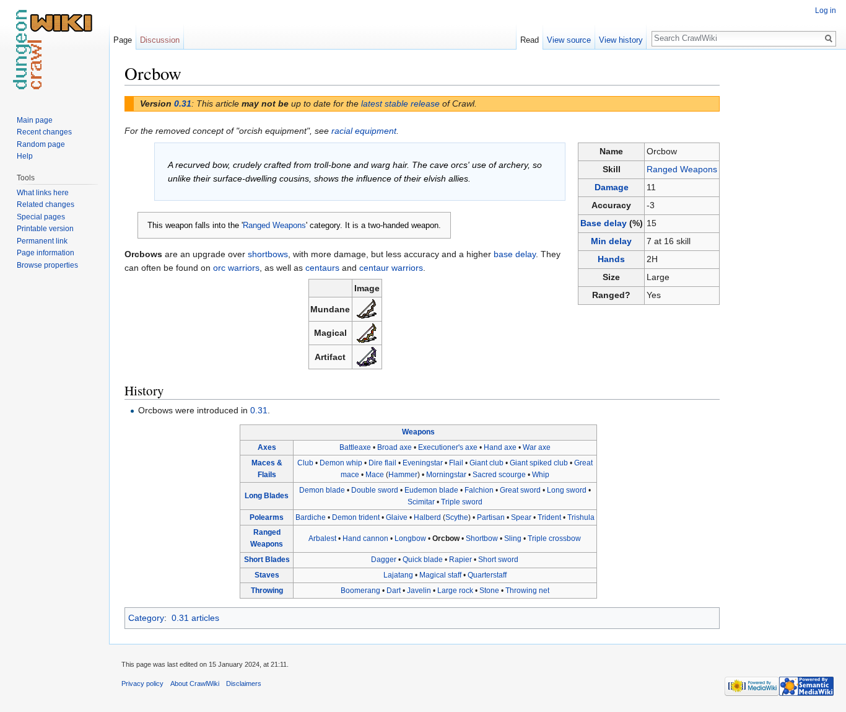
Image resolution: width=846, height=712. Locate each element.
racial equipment (363, 131)
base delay (515, 254)
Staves (267, 575)
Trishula (581, 517)
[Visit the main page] (54, 49)
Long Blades (267, 495)
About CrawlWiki (194, 683)
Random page (41, 144)
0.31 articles (195, 618)
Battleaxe (355, 447)
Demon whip (341, 463)
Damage (612, 187)
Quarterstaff (487, 575)
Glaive (397, 517)
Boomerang (360, 590)
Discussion (160, 40)
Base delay (603, 223)
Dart (393, 590)
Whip (540, 474)
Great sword (520, 490)
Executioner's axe (448, 447)
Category (146, 618)
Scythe (456, 517)
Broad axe (394, 447)
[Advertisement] (781, 248)
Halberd (427, 517)
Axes (267, 447)
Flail (456, 463)
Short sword (498, 559)
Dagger (383, 559)
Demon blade (322, 490)
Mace (374, 474)
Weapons (418, 432)
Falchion (479, 490)
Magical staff (440, 575)
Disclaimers (243, 683)
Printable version (45, 228)
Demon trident (356, 517)
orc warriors (236, 268)
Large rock (455, 590)
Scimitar (421, 502)
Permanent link (42, 241)
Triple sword (461, 502)
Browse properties (47, 265)
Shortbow (482, 538)
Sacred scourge (499, 474)
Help (25, 156)
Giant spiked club (539, 463)
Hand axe (500, 447)
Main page (35, 120)
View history (621, 40)
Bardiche (310, 517)
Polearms (267, 517)
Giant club (486, 463)
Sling (512, 538)
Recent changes (44, 132)
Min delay (611, 241)
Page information (45, 252)
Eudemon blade (431, 490)
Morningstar (446, 474)
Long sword (567, 490)
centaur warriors (391, 268)
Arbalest (322, 538)
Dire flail (382, 463)
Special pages (41, 217)
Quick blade (423, 559)
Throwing (267, 590)
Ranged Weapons (682, 169)
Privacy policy (142, 683)
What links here (43, 192)
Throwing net (527, 590)
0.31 (182, 103)
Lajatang (398, 575)
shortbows (268, 254)
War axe (537, 447)
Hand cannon (365, 538)
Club (305, 463)
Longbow (410, 538)
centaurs (322, 268)
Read (529, 40)
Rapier (460, 559)
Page (122, 40)
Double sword (374, 490)
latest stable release (400, 103)
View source (569, 40)
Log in (825, 10)
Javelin (419, 590)
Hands (611, 259)
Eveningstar (423, 463)
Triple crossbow (554, 538)
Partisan (491, 517)
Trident (549, 517)
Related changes (45, 204)
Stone (489, 590)
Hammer (402, 474)
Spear (521, 517)
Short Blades (267, 559)
